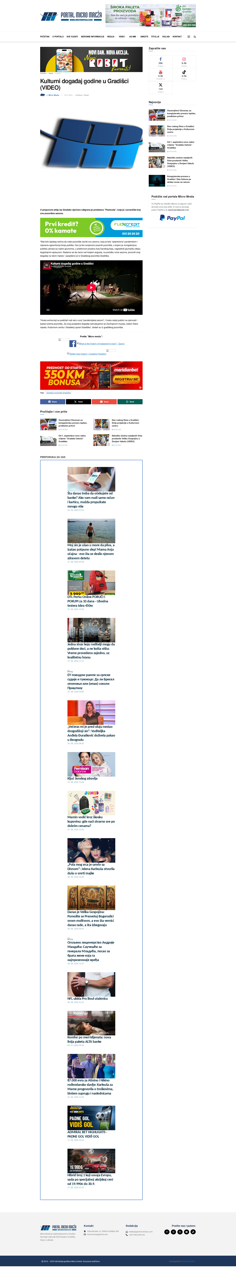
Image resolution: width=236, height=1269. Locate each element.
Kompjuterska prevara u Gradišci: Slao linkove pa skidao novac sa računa (179, 179)
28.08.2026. (64, 429)
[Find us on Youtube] (186, 1231)
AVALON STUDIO (188, 1261)
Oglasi (166, 36)
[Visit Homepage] (71, 16)
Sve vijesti (72, 36)
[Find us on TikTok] (193, 1231)
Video (122, 36)
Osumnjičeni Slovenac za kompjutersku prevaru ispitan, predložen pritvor (73, 422)
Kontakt (177, 36)
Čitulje (155, 36)
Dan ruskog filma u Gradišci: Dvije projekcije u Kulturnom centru (125, 422)
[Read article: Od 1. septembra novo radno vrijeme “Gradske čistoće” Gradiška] (48, 440)
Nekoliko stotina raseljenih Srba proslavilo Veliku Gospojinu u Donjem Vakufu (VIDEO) (127, 438)
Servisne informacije (92, 36)
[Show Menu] (189, 37)
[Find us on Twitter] (180, 1231)
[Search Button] (195, 36)
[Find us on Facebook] (166, 1231)
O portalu (58, 36)
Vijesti (50, 73)
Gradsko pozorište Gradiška (59, 392)
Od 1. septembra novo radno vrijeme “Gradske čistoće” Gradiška (72, 438)
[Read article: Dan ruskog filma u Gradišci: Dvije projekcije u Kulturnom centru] (101, 424)
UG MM (132, 36)
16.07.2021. (68, 95)
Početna (44, 36)
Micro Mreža (54, 95)
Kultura (58, 73)
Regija (110, 36)
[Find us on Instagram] (173, 1231)
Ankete (144, 36)
